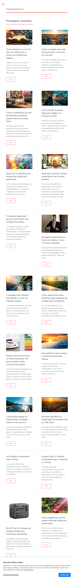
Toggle (4, 4)
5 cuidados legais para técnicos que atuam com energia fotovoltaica (17, 219)
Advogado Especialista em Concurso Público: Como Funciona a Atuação (54, 240)
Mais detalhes (28, 570)
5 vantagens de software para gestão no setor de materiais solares (17, 298)
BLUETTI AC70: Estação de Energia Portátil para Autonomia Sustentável (18, 531)
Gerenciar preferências (10, 575)
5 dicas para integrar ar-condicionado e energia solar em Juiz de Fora (17, 419)
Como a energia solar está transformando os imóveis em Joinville (53, 52)
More (11, 79)
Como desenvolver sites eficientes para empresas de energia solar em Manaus (54, 298)
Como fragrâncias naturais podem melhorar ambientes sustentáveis (54, 520)
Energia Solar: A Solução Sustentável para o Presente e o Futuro (54, 459)
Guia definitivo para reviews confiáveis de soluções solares (54, 356)
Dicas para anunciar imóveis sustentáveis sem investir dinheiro (54, 176)
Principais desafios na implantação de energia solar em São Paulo (55, 419)
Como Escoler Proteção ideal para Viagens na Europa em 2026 (52, 113)
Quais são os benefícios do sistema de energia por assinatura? (18, 176)
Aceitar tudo (65, 575)
